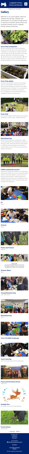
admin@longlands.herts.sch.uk (15, 442)
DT (2, 202)
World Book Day (6, 138)
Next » (18, 431)
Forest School (5, 427)
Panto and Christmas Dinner (10, 382)
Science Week (6, 270)
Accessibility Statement (14, 447)
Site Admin (14, 444)
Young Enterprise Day (8, 293)
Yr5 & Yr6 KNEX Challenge (10, 338)
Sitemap (14, 448)
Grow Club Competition (9, 46)
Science (3, 225)
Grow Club (4, 114)
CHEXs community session (10, 169)
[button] (25, 4)
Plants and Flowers (7, 248)
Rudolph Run (5, 404)
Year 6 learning (6, 359)
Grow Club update (7, 81)
